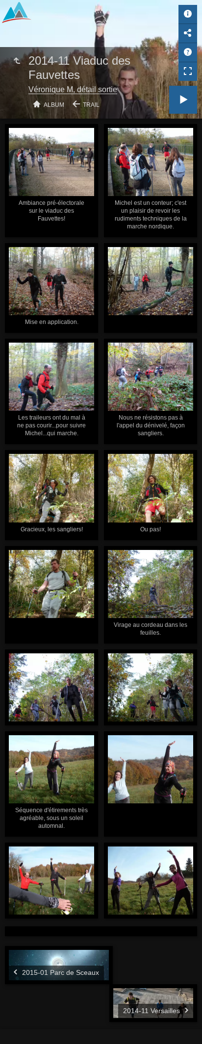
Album (54, 104)
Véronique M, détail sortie (72, 89)
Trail (91, 104)
